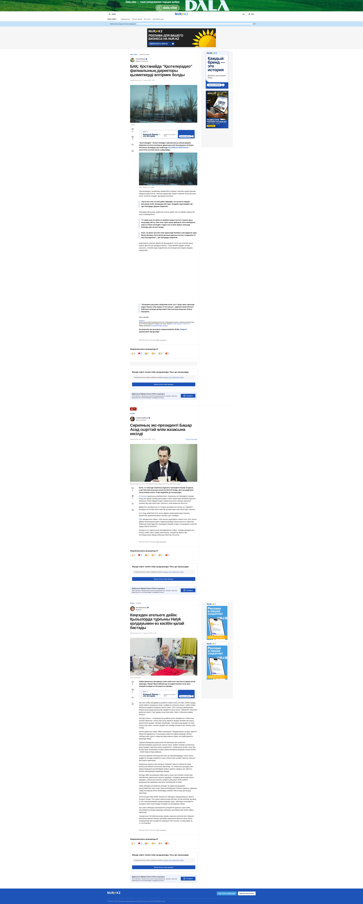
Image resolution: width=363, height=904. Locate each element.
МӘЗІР (114, 14)
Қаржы (132, 603)
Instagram (189, 395)
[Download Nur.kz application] (181, 5)
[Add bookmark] (132, 151)
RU (244, 14)
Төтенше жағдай (137, 19)
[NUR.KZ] (181, 14)
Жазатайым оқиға (158, 19)
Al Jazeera (143, 496)
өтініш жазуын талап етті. (181, 323)
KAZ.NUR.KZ (173, 147)
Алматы (142, 320)
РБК (141, 519)
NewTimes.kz (183, 147)
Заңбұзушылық (125, 19)
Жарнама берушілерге (246, 893)
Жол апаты (147, 19)
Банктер (138, 603)
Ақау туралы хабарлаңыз (226, 893)
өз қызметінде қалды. (159, 326)
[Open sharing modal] (132, 144)
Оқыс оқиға (111, 19)
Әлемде (132, 413)
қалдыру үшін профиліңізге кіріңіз (173, 377)
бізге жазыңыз (161, 340)
